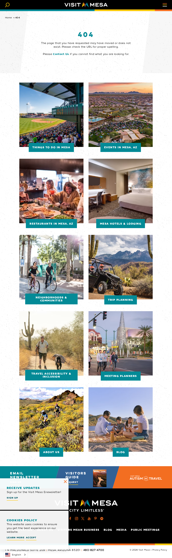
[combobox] (15, 554)
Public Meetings (145, 529)
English (16, 554)
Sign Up (12, 498)
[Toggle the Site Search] (7, 4)
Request (72, 482)
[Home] (86, 4)
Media (121, 529)
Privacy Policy (159, 550)
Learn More (16, 537)
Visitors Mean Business (78, 529)
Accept (31, 537)
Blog (108, 529)
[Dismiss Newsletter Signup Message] (65, 481)
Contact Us (61, 54)
